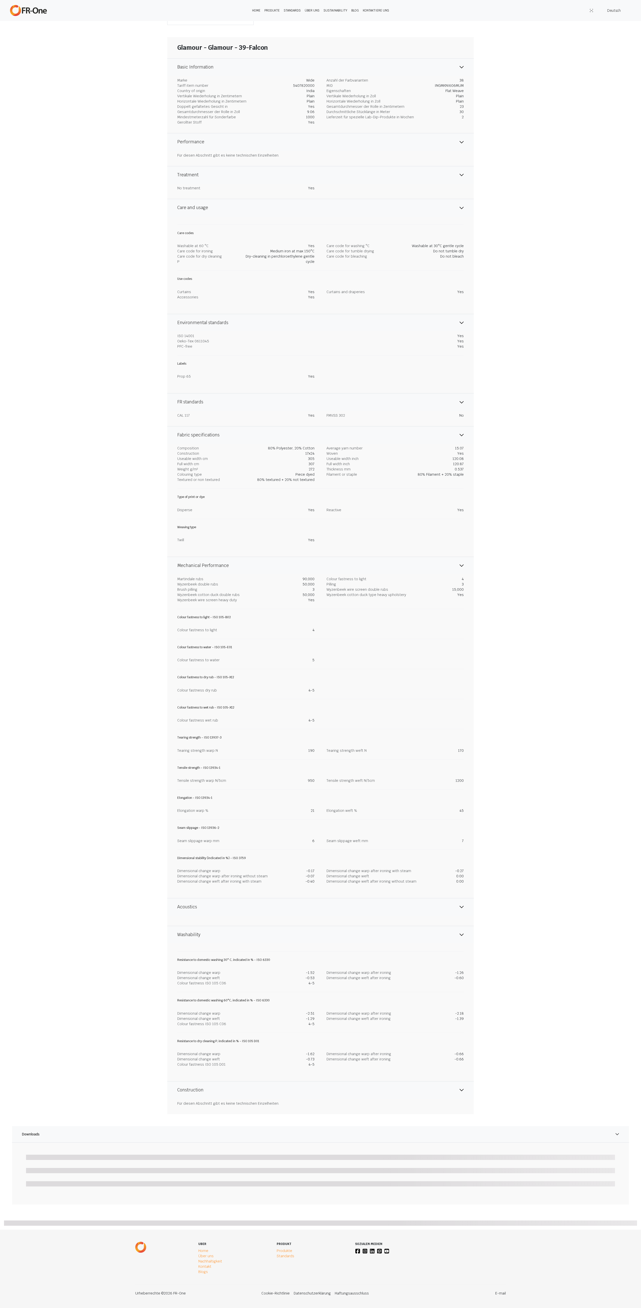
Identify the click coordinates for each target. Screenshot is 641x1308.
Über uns (312, 11)
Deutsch (614, 10)
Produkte (272, 11)
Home (256, 11)
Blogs (203, 1271)
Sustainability (335, 11)
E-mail (500, 1293)
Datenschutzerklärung (312, 1293)
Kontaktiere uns (376, 11)
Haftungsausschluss (352, 1293)
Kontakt (204, 1266)
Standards (292, 11)
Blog (355, 11)
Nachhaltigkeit (210, 1261)
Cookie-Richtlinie (275, 1293)
